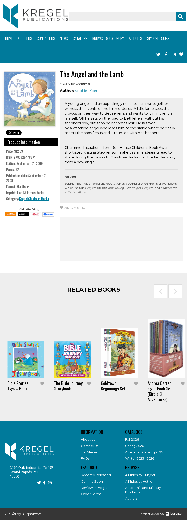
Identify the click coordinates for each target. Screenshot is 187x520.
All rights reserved (32, 514)
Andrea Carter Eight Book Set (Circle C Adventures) (160, 391)
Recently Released (96, 475)
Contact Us (89, 446)
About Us (88, 439)
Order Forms (91, 494)
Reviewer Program (96, 488)
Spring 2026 (134, 446)
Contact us (46, 38)
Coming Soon (92, 481)
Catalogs (80, 38)
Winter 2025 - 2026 (139, 458)
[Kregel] (35, 16)
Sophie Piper (86, 90)
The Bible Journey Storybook (68, 386)
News (64, 38)
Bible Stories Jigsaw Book (17, 386)
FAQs (85, 458)
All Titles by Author (139, 481)
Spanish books (158, 38)
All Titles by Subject (140, 475)
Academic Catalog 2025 (144, 452)
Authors (131, 498)
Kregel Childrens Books (34, 198)
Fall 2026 (132, 439)
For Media (89, 452)
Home (9, 38)
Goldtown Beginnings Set (113, 386)
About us (25, 38)
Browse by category (108, 38)
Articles (135, 38)
